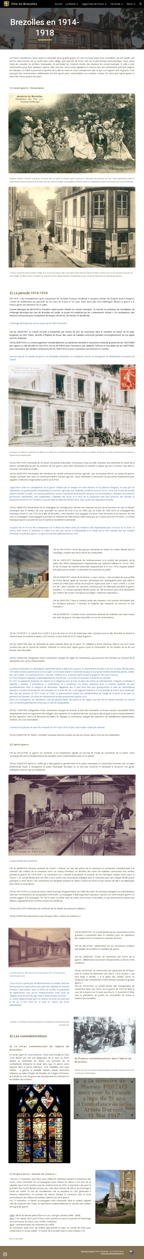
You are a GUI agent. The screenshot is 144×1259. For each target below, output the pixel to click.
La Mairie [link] (71, 3)
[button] (140, 4)
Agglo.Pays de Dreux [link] (93, 3)
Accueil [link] (58, 3)
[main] (44, 29)
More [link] (130, 3)
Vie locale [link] (115, 3)
